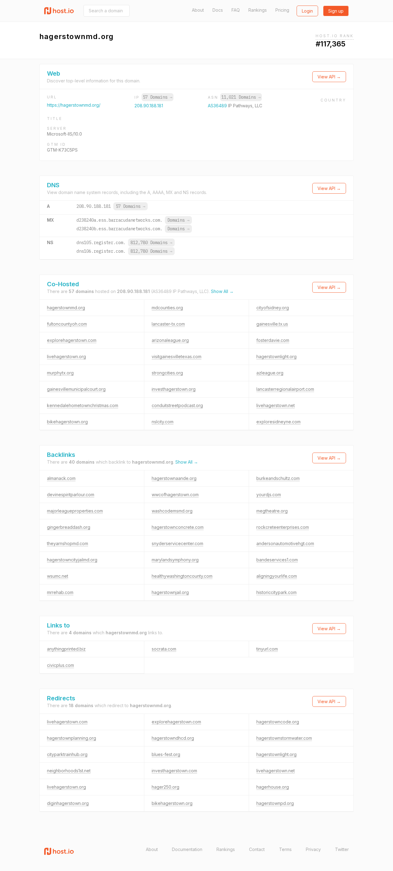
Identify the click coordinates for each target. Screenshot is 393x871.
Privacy (313, 849)
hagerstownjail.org (170, 592)
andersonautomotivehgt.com (285, 543)
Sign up (336, 11)
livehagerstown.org (66, 356)
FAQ (236, 10)
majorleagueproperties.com (75, 510)
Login (307, 11)
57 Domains (157, 97)
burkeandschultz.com (278, 478)
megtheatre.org (272, 510)
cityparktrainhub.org (67, 754)
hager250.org (165, 787)
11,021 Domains (241, 97)
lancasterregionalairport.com (285, 389)
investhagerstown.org (174, 389)
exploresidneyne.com (278, 421)
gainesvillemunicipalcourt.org (76, 389)
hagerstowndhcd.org (173, 738)
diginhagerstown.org (68, 803)
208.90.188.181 (148, 105)
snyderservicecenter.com (177, 543)
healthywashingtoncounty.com (182, 576)
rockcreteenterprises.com (282, 527)
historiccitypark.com (276, 592)
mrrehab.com (60, 592)
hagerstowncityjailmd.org (72, 559)
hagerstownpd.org (275, 803)
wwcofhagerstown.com (175, 494)
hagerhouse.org (272, 787)
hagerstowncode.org (277, 721)
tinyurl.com (267, 648)
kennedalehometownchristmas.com (82, 405)
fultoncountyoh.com (67, 324)
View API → (329, 76)
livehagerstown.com (67, 721)
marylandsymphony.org (175, 559)
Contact (257, 849)
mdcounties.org (167, 307)
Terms (285, 849)
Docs (217, 10)
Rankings (257, 10)
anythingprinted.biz (66, 648)
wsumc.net (57, 576)
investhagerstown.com (174, 770)
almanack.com (61, 478)
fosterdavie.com (272, 340)
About (198, 10)
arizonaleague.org (170, 340)
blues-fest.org (166, 754)
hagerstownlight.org (276, 356)
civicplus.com (60, 665)
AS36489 (218, 105)
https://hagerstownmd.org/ (73, 105)
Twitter (342, 849)
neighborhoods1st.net (69, 770)
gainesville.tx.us (272, 324)
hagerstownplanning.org (71, 738)
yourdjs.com (268, 494)
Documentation (187, 849)
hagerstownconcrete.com (178, 527)
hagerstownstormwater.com (284, 738)
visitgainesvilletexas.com (176, 356)
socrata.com (164, 648)
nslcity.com (162, 421)
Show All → (222, 291)
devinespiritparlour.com (70, 494)
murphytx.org (60, 372)
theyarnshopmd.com (67, 543)
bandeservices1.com (277, 559)
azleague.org (269, 372)
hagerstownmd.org (66, 307)
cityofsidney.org (272, 307)
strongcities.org (167, 372)
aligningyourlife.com (276, 576)
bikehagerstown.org (67, 421)
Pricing (282, 10)
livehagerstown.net (275, 405)
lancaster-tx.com (168, 324)
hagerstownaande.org (174, 478)
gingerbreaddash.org (68, 527)
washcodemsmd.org (172, 510)
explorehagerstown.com (71, 340)
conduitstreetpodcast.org (177, 405)
